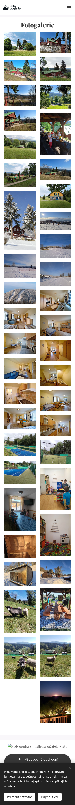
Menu (69, 7)
